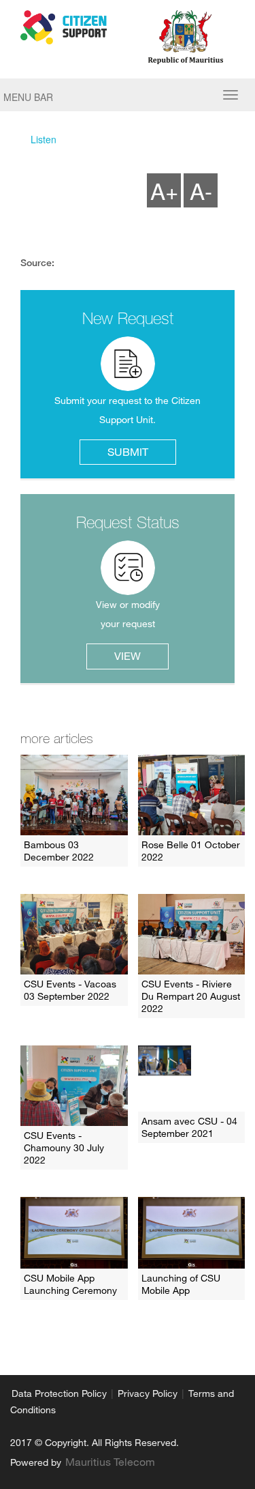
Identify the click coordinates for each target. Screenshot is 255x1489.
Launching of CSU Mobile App (180, 1284)
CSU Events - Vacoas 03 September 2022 (70, 990)
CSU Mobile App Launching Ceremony (70, 1284)
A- (201, 190)
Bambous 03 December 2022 (59, 851)
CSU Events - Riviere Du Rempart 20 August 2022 (190, 996)
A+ (164, 190)
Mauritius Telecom (110, 1462)
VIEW (127, 656)
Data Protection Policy (59, 1393)
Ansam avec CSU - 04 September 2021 (189, 1127)
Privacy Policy (147, 1393)
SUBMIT (127, 452)
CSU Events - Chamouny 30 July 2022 (64, 1147)
